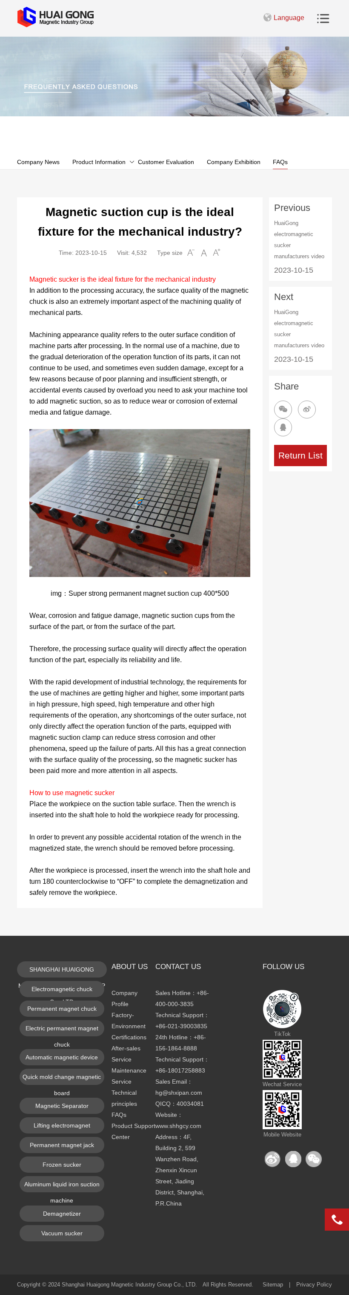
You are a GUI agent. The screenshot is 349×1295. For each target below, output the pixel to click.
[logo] (55, 17)
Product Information (99, 162)
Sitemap (273, 1284)
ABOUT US (130, 967)
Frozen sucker (62, 1164)
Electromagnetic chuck (61, 989)
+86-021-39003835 (181, 1026)
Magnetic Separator (62, 1105)
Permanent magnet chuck (62, 1008)
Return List (300, 455)
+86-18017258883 (180, 1070)
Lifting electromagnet (62, 1125)
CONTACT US (178, 967)
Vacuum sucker (62, 1233)
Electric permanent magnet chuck (62, 1030)
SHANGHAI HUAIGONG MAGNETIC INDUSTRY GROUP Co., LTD (61, 972)
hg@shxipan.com (178, 1092)
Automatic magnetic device (62, 1057)
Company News (38, 162)
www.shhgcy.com (178, 1125)
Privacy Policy (314, 1284)
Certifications (129, 1037)
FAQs (280, 162)
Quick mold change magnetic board (62, 1079)
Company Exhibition (233, 162)
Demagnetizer (62, 1213)
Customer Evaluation (166, 162)
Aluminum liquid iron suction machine (62, 1186)
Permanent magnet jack (62, 1145)
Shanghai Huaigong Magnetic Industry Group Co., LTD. (129, 1284)
